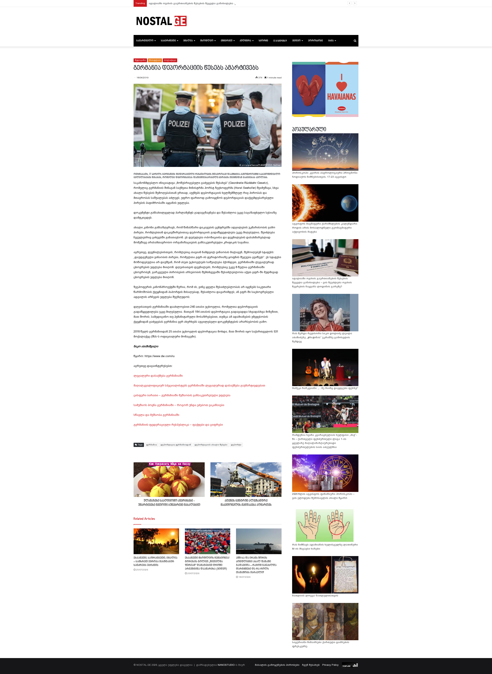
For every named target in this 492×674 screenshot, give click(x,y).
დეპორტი (236, 445)
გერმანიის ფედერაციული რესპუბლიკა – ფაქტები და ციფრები (178, 424)
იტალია (188, 40)
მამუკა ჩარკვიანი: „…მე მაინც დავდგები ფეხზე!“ (325, 388)
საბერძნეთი (168, 40)
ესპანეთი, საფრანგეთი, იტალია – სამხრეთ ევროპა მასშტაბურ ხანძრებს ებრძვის (155, 561)
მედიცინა (140, 60)
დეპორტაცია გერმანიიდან (176, 445)
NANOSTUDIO (226, 664)
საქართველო (144, 40)
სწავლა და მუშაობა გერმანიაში (156, 415)
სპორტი (263, 40)
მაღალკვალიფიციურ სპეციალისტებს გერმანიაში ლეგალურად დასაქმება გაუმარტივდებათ (199, 385)
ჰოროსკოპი (315, 40)
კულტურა (245, 40)
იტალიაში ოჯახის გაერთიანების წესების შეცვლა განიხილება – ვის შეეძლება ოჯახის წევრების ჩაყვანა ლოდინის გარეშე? (232, 3)
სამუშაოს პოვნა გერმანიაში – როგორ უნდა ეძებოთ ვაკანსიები (179, 405)
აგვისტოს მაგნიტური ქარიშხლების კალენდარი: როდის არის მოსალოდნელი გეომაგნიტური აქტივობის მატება (325, 227)
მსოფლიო (206, 40)
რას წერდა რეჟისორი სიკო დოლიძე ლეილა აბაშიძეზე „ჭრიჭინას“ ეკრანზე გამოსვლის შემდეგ (322, 337)
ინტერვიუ (226, 40)
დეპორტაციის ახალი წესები (211, 445)
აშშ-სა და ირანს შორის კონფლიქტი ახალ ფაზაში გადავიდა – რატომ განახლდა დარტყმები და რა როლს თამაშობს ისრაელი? (256, 565)
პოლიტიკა (170, 60)
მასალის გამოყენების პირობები (277, 664)
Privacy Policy (330, 664)
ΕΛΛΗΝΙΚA (280, 40)
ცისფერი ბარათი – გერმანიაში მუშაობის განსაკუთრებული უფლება (182, 395)
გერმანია (151, 445)
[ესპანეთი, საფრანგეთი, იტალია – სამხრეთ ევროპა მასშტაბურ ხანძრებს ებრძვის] (156, 541)
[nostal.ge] (161, 21)
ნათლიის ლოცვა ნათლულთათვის (315, 595)
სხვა (331, 40)
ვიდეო (296, 40)
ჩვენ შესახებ (311, 664)
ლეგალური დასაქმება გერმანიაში (158, 375)
